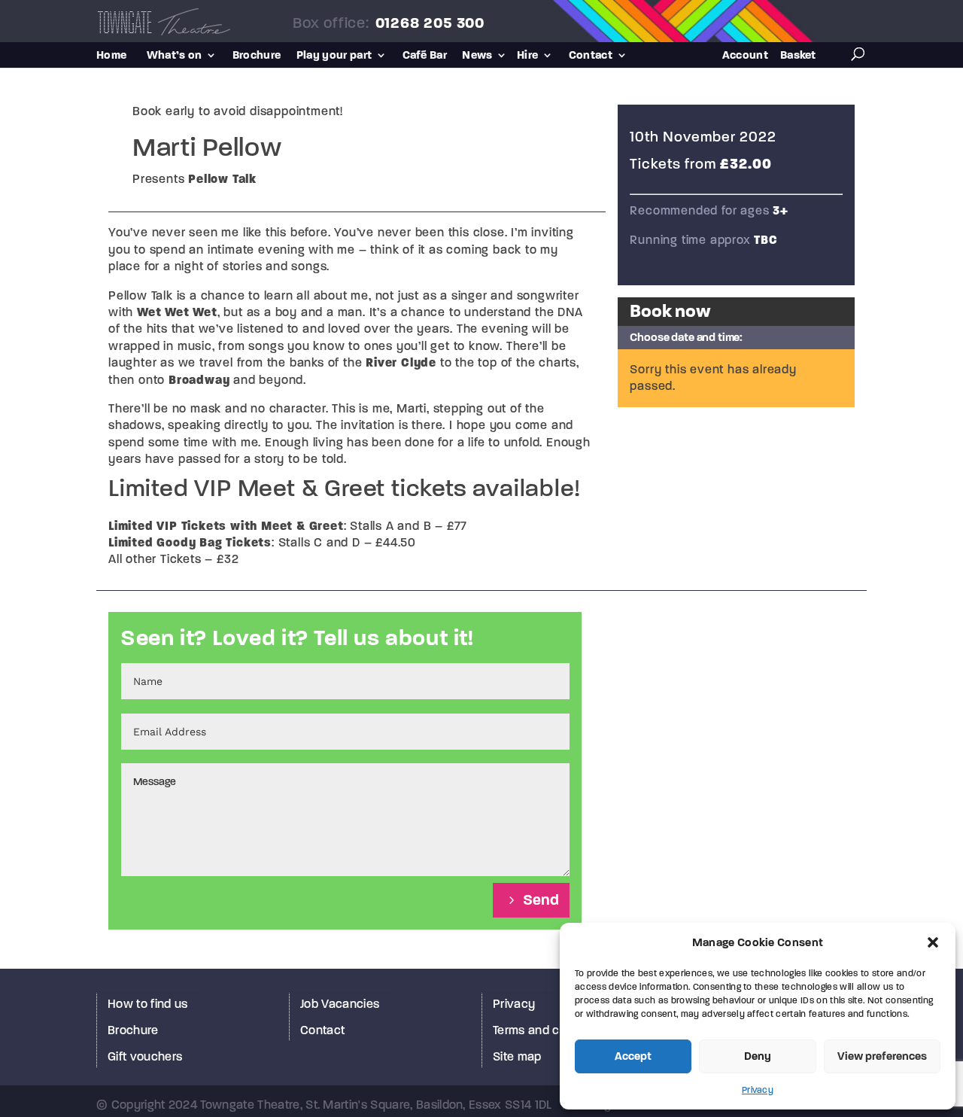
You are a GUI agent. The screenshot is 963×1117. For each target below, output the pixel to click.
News (477, 56)
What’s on (174, 56)
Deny (757, 1056)
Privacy (757, 1090)
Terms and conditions (551, 1030)
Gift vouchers (145, 1056)
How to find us (147, 1004)
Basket (798, 56)
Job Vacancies (339, 1004)
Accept (633, 1056)
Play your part (334, 56)
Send (541, 899)
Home (111, 56)
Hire (527, 56)
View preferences (882, 1056)
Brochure (256, 56)
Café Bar (425, 56)
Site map (517, 1056)
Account (745, 56)
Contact (590, 56)
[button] (932, 942)
